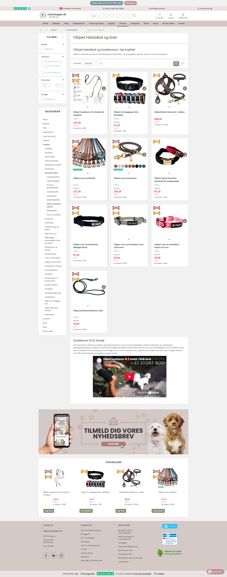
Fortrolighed (122, 543)
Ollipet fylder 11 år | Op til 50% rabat (106, 3)
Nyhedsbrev (85, 557)
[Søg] (134, 15)
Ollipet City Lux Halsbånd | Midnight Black (85, 246)
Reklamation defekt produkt (128, 546)
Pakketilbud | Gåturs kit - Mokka (169, 112)
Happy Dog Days (87, 553)
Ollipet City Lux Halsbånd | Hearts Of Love (166, 246)
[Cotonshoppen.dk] (53, 15)
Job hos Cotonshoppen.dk (90, 545)
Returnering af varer (125, 550)
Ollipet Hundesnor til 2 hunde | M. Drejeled (88, 113)
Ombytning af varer (125, 554)
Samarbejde (85, 542)
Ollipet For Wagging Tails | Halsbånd (126, 113)
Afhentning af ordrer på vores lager (130, 558)
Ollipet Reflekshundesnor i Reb (88, 310)
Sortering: (77, 63)
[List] (183, 63)
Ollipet (76, 118)
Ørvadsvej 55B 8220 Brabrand (48, 541)
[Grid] (176, 63)
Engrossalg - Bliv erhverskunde (91, 560)
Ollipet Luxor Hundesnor (125, 178)
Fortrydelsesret (123, 562)
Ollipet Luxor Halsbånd (84, 178)
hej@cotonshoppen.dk (52, 531)
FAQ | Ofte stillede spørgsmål (91, 530)
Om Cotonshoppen (88, 538)
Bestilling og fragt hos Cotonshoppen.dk (126, 537)
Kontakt (83, 549)
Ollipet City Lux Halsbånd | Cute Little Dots (129, 246)
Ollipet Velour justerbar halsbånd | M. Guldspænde (166, 179)
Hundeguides (85, 534)
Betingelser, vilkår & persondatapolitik (125, 531)
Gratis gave (130, 3)
